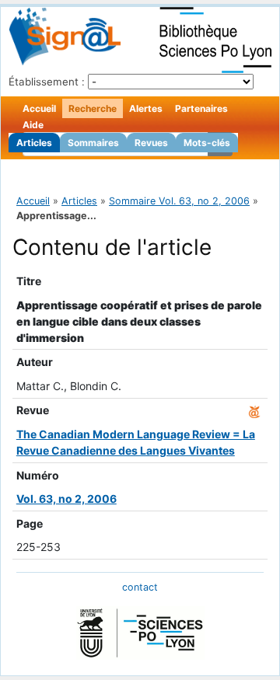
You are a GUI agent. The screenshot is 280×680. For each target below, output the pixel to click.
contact (140, 587)
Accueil (39, 108)
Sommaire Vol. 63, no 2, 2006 (179, 201)
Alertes (146, 108)
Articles (34, 142)
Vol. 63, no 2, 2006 (66, 498)
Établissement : (47, 81)
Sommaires (93, 142)
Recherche (92, 108)
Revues (151, 142)
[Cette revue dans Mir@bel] (254, 410)
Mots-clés (207, 142)
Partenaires (201, 108)
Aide (33, 125)
